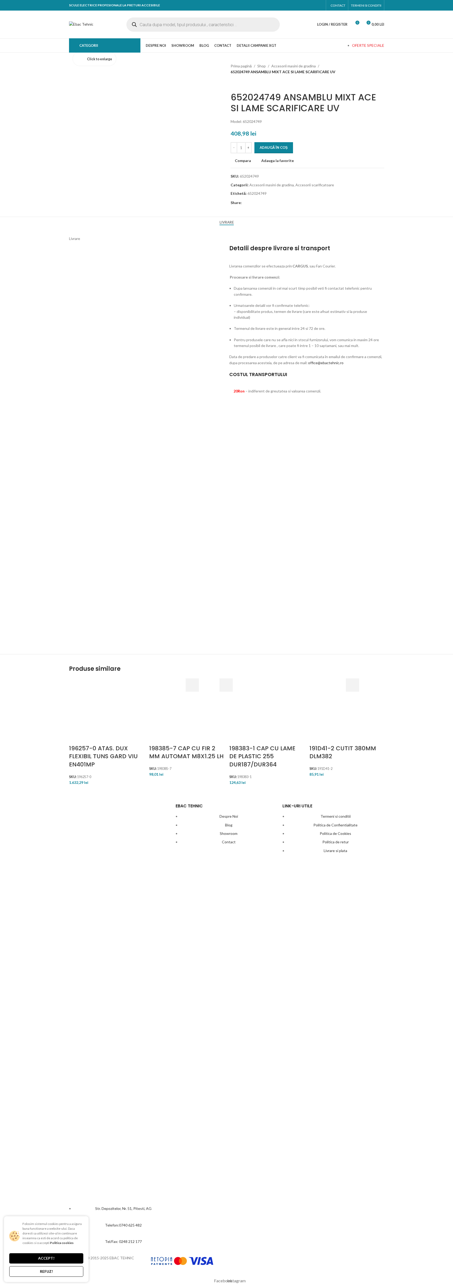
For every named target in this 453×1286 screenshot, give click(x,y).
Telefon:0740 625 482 (123, 1225)
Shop (261, 66)
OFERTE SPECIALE (368, 45)
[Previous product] (234, 83)
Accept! (46, 1258)
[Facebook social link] (308, 5)
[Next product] (246, 83)
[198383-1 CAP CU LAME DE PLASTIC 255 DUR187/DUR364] (213, 711)
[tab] (226, 222)
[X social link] (255, 202)
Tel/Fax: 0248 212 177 (123, 1241)
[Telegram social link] (283, 202)
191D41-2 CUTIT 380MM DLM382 (342, 752)
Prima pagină (241, 66)
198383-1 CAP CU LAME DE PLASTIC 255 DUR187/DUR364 (262, 756)
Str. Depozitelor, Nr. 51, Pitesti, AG (123, 1208)
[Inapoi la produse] (240, 83)
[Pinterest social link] (264, 202)
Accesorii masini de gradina (293, 66)
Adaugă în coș (274, 147)
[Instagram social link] (318, 5)
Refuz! (46, 1271)
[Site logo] (81, 24)
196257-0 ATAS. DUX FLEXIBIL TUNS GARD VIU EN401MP (103, 756)
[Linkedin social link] (274, 202)
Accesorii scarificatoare (314, 185)
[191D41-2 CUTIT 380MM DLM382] (293, 711)
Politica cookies (62, 1243)
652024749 (257, 193)
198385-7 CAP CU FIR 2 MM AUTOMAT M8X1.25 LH (186, 752)
